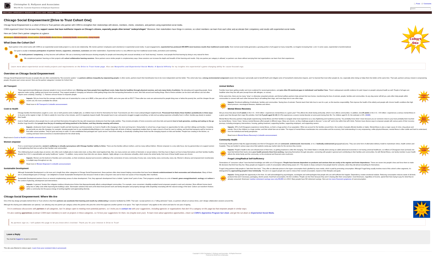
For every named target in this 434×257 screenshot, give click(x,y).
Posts (418, 4)
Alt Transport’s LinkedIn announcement (52, 104)
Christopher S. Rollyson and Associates (36, 4)
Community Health (70, 37)
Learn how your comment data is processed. (49, 248)
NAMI (368, 115)
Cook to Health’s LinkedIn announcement (30, 137)
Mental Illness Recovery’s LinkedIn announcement (257, 135)
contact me (126, 209)
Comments (427, 4)
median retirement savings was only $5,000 (266, 179)
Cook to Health (45, 37)
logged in (19, 239)
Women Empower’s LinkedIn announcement (54, 164)
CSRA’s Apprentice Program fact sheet (211, 213)
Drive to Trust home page (93, 66)
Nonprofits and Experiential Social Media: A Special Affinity (142, 66)
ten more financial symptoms (340, 179)
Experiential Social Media (262, 213)
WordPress (217, 255)
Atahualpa (225, 255)
